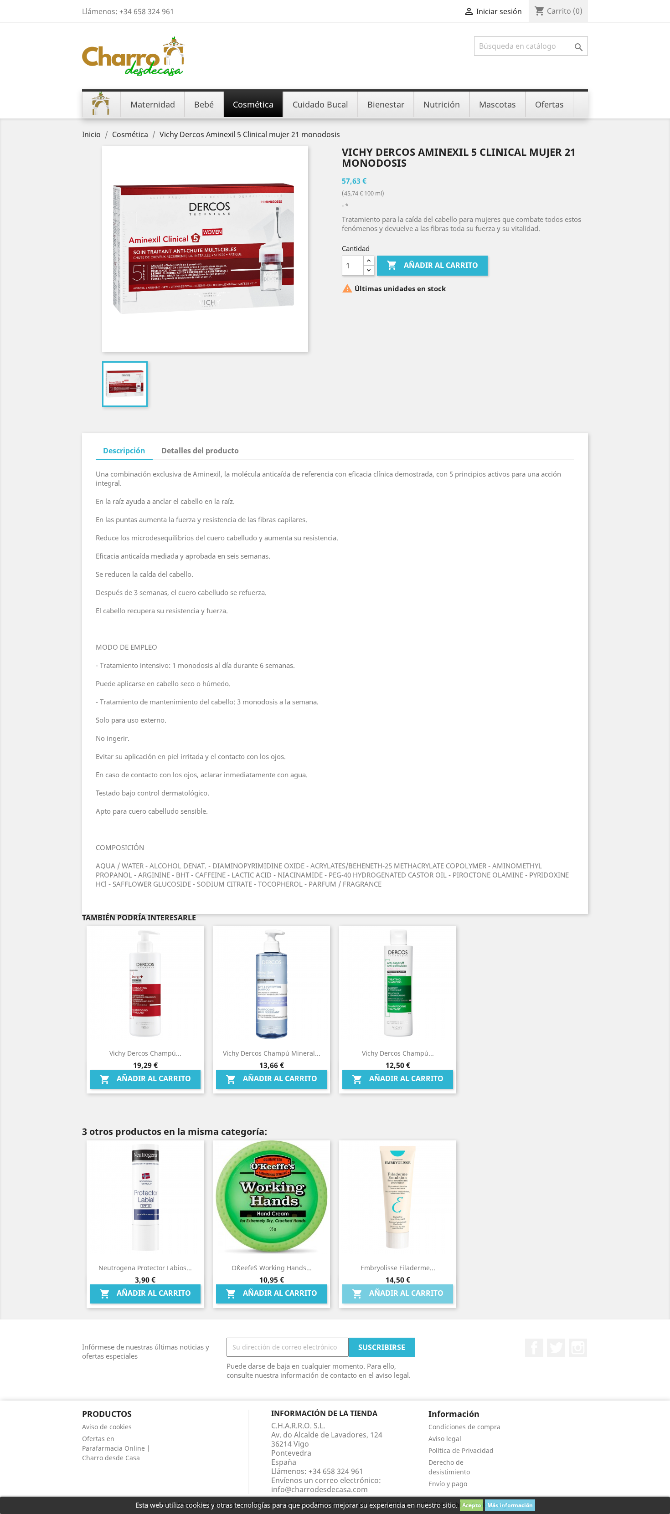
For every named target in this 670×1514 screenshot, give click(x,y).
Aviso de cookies (107, 1426)
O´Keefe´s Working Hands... (272, 1267)
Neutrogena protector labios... (145, 1267)
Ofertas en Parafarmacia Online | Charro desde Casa (116, 1448)
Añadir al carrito (432, 265)
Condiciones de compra (464, 1426)
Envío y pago (447, 1483)
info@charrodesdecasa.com (319, 1489)
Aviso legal (444, 1438)
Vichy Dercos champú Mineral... (271, 1053)
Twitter (556, 1348)
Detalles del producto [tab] (200, 451)
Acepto (471, 1505)
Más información (510, 1505)
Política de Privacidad (461, 1450)
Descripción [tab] (124, 451)
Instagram (578, 1348)
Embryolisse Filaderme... (398, 1267)
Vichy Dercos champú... (145, 1053)
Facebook (534, 1348)
